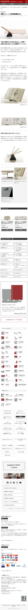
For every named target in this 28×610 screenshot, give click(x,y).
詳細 (7, 230)
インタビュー (11, 508)
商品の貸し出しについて (20, 448)
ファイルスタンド (19, 269)
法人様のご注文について (7, 439)
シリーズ (20, 4)
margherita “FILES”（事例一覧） (10, 488)
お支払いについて (5, 545)
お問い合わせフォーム (6, 593)
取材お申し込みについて (7, 448)
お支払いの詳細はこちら (7, 570)
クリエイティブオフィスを (20, 440)
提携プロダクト (5, 390)
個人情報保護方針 (13, 605)
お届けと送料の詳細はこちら (7, 540)
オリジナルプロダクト (6, 328)
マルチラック (18, 273)
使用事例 (12, 4)
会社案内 (18, 605)
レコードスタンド (5, 273)
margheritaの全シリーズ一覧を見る (14, 319)
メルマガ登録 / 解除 (20, 445)
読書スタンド (4, 247)
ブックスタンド (5, 244)
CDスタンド (18, 260)
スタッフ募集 (23, 605)
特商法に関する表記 (6, 605)
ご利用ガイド (7, 451)
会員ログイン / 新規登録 (7, 445)
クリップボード (5, 260)
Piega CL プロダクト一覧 (20, 313)
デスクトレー (4, 269)
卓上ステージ (4, 276)
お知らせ (14, 606)
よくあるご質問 (20, 451)
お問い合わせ (7, 455)
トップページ (7, 485)
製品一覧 (4, 4)
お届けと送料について (6, 516)
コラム (23, 508)
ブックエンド (18, 276)
